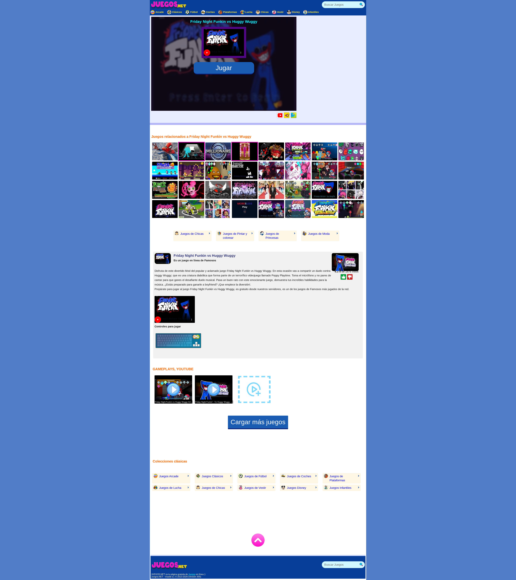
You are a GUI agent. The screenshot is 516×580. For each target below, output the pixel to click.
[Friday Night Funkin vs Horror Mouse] (244, 171)
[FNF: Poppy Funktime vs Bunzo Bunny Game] (351, 171)
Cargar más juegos (258, 422)
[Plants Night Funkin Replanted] (165, 190)
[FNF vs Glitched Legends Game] (244, 190)
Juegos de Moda (319, 233)
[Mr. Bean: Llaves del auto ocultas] (191, 209)
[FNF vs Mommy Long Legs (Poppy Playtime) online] (191, 190)
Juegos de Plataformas (337, 478)
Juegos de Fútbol (255, 476)
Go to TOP (258, 540)
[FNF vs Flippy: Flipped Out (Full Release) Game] (298, 190)
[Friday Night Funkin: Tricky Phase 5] (218, 190)
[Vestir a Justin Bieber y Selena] (271, 190)
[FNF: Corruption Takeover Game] (271, 171)
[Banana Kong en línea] (191, 171)
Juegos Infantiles (340, 487)
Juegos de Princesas (272, 235)
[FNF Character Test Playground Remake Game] (351, 151)
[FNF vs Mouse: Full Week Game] (324, 171)
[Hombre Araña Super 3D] (165, 151)
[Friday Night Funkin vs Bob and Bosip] (324, 209)
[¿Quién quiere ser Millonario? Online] (218, 151)
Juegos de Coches (299, 476)
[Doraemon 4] (165, 171)
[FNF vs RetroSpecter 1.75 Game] (298, 171)
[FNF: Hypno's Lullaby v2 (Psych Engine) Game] (271, 151)
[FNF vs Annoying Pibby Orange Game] (218, 171)
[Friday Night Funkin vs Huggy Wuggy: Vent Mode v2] (324, 190)
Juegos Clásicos (212, 476)
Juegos (191, 574)
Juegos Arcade (168, 476)
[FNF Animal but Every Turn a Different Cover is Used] (351, 190)
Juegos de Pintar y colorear (235, 235)
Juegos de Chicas (192, 233)
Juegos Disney (296, 487)
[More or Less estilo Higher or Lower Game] (244, 209)
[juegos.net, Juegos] (168, 5)
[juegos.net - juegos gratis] (169, 565)
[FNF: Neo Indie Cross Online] (165, 209)
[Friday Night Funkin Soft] (298, 209)
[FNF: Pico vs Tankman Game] (351, 209)
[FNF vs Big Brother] (271, 209)
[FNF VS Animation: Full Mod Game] (324, 151)
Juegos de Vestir (255, 487)
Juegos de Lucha (170, 487)
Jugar (224, 67)
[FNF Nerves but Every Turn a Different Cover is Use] (218, 209)
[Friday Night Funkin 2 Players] (298, 151)
